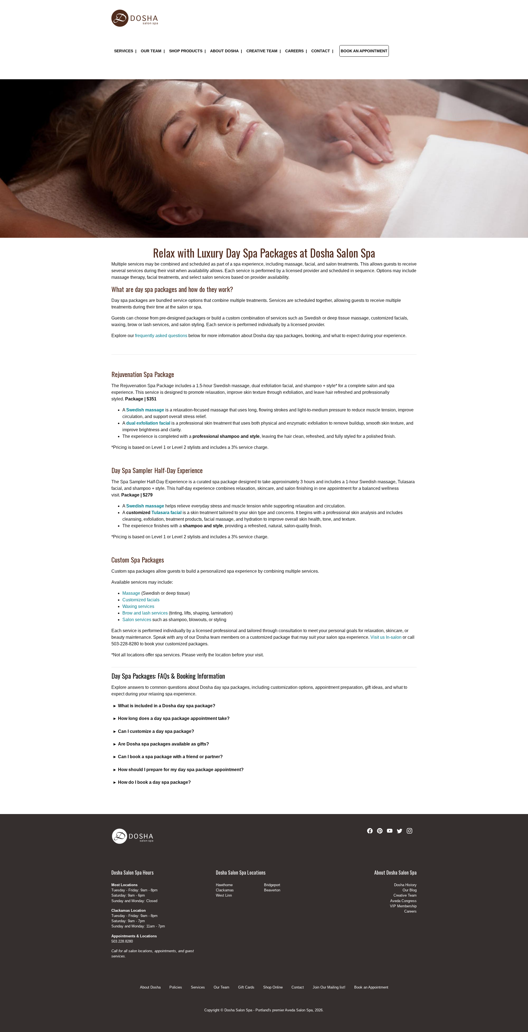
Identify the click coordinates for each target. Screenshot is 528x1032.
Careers (294, 51)
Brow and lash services (145, 613)
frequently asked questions (161, 335)
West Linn (224, 895)
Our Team (151, 51)
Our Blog (410, 890)
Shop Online (273, 987)
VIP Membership (403, 906)
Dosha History (405, 885)
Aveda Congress (403, 901)
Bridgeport (272, 885)
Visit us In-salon (386, 637)
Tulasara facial (167, 512)
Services (123, 51)
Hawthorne (224, 885)
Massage (131, 593)
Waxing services (138, 606)
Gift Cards (246, 987)
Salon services (136, 619)
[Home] (134, 18)
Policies (175, 987)
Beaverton (272, 890)
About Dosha (224, 51)
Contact (298, 987)
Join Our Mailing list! (329, 987)
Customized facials (141, 599)
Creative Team (261, 51)
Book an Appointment (364, 51)
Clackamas (225, 890)
